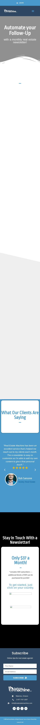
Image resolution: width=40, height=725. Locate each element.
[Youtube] (25, 708)
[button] (33, 11)
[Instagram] (22, 708)
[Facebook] (14, 708)
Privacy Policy (33, 719)
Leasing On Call (20, 722)
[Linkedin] (18, 708)
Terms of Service (27, 719)
